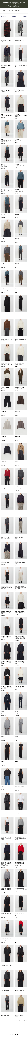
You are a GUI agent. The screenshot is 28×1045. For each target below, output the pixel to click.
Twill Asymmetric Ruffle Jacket (6, 991)
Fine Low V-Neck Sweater (6, 364)
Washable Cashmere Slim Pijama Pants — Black (20, 763)
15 (22, 1020)
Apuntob (17, 89)
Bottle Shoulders (4, 388)
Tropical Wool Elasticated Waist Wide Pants (20, 941)
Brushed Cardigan (18, 364)
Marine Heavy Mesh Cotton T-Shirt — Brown (21, 413)
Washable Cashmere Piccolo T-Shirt (7, 763)
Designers (25, 16)
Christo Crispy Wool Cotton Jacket (20, 663)
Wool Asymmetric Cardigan (6, 488)
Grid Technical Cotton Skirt (6, 115)
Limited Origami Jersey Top (6, 788)
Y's (1, 39)
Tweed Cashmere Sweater (6, 240)
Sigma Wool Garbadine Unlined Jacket (6, 463)
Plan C (16, 486)
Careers (16, 1030)
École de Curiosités (6, 586)
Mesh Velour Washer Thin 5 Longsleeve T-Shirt (6, 915)
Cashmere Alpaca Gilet (6, 215)
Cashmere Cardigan (5, 562)
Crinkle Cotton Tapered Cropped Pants (19, 290)
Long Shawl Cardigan (19, 388)
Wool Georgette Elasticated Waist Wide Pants (7, 940)
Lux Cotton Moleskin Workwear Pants (5, 413)
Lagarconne (14, 10)
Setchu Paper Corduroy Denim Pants (19, 713)
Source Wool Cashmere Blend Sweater (21, 438)
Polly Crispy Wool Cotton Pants (6, 613)
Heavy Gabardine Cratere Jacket (20, 991)
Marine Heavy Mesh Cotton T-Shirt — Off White (7, 438)
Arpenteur (3, 411)
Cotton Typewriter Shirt (19, 813)
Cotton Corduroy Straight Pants (6, 191)
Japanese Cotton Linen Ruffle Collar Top (21, 116)
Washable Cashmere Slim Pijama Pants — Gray (20, 738)
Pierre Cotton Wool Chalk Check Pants (6, 588)
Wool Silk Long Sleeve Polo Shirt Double (20, 488)
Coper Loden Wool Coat (19, 687)
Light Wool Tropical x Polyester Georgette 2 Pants (20, 915)
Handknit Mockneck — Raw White (20, 340)
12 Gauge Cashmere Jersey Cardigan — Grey (20, 839)
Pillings (17, 461)
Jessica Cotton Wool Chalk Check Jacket (6, 688)
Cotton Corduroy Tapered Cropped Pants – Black (6, 290)
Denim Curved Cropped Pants (21, 215)
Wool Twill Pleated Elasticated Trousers (5, 538)
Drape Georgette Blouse (6, 65)
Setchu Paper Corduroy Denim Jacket (6, 713)
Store (5, 1030)
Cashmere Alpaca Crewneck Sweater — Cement (7, 265)
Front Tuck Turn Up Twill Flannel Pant (6, 91)
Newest (14, 16)
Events (26, 1030)
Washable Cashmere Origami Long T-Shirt (7, 738)
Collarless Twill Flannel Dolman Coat (19, 41)
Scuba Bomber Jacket (19, 513)
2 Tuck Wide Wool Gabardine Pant (21, 66)
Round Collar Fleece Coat (20, 165)
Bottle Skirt (17, 315)
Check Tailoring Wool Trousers (19, 538)
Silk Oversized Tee (18, 140)
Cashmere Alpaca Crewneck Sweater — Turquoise (20, 191)
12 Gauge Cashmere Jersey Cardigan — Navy (6, 865)
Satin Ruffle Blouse (5, 813)
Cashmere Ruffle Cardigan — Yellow (21, 463)
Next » (25, 1020)
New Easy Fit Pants (5, 1015)
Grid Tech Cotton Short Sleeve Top (19, 91)
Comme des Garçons (19, 888)
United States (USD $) (13, 1025)
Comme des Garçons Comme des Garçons (6, 837)
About (1, 1030)
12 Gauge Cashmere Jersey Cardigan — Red (20, 865)
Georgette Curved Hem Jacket (19, 966)
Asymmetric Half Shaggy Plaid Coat (6, 41)
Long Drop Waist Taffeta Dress (20, 563)
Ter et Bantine (4, 1014)
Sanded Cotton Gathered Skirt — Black (6, 166)
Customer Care (10, 1030)
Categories (3, 16)
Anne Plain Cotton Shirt (6, 637)
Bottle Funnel (4, 315)
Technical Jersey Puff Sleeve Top (7, 966)
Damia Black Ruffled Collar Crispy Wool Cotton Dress (20, 638)
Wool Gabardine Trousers (6, 513)
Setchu (3, 711)
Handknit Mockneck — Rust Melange (6, 340)
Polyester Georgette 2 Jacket (21, 889)
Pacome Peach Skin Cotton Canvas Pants (20, 588)
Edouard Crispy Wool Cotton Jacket (7, 663)
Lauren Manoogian (5, 338)
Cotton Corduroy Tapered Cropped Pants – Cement (20, 265)
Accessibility (21, 1030)
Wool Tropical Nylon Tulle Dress (20, 788)
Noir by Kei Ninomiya (19, 786)
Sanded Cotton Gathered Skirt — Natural (6, 141)
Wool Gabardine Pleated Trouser (6, 839)
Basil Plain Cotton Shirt (20, 612)
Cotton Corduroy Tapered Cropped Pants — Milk (20, 240)
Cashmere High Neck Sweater (19, 1016)
